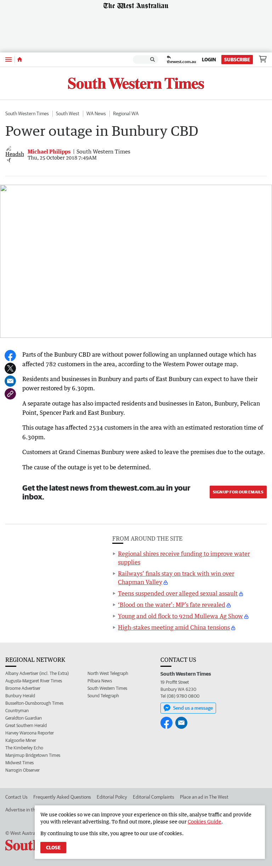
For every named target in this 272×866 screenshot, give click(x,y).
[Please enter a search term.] (152, 59)
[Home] (20, 59)
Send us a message (193, 708)
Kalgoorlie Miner (20, 740)
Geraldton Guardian (23, 718)
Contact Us (16, 797)
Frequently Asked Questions (62, 797)
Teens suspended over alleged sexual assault (178, 593)
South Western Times (27, 113)
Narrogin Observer (22, 770)
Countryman (17, 710)
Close (53, 847)
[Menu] (8, 59)
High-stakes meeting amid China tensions (174, 627)
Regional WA (125, 113)
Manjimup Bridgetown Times (32, 755)
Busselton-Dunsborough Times (34, 703)
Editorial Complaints (153, 797)
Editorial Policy (112, 797)
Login (209, 59)
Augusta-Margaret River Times (33, 680)
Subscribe (237, 59)
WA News (96, 113)
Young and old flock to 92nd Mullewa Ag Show (180, 616)
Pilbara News (99, 680)
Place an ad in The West (204, 797)
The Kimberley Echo (24, 747)
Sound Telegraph (103, 695)
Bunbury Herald (20, 695)
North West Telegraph (107, 673)
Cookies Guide (204, 821)
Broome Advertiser (22, 688)
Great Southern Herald (26, 725)
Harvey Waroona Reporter (29, 733)
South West (67, 113)
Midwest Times (19, 762)
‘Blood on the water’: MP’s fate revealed (171, 604)
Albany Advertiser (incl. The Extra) (37, 673)
